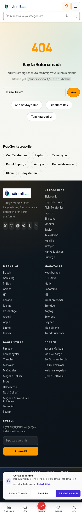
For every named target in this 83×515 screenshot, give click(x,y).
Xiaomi (7, 333)
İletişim (7, 411)
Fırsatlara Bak (59, 105)
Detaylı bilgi (43, 484)
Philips (7, 283)
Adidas (7, 289)
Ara (73, 92)
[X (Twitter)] (5, 226)
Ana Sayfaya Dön (26, 105)
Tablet (48, 229)
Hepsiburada (52, 272)
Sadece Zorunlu (18, 493)
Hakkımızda (10, 387)
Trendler (8, 359)
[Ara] (75, 16)
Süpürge (50, 257)
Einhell (7, 327)
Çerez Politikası (54, 376)
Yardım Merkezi (54, 348)
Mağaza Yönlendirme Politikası (16, 400)
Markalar (8, 365)
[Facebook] (17, 226)
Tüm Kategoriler (41, 116)
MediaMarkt (52, 327)
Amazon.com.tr (54, 300)
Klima (10, 173)
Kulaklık (49, 240)
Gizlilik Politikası (54, 365)
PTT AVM (50, 278)
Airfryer (39, 164)
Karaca (7, 300)
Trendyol (50, 305)
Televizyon (59, 155)
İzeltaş (7, 305)
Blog (6, 381)
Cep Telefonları (16, 155)
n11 (46, 294)
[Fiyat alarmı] (66, 6)
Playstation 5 (30, 173)
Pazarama (51, 289)
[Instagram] (11, 226)
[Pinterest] (24, 226)
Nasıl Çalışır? (11, 392)
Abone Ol (20, 451)
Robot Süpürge (16, 164)
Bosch (7, 272)
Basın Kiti (8, 406)
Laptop (39, 155)
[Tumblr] (30, 226)
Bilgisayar (51, 218)
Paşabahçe (10, 311)
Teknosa (50, 316)
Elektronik (51, 196)
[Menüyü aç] (75, 6)
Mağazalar (9, 370)
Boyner (49, 322)
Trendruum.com (54, 333)
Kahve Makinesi (63, 164)
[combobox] (33, 16)
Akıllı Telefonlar (54, 207)
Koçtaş (49, 311)
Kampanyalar (11, 354)
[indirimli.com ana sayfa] (15, 6)
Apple (6, 322)
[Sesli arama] (67, 16)
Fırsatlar (8, 348)
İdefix (48, 283)
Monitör (49, 224)
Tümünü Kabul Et (68, 493)
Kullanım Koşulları (55, 370)
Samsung (8, 278)
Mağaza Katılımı (12, 376)
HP (4, 294)
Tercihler (43, 493)
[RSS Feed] (36, 226)
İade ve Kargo (53, 354)
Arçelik (7, 316)
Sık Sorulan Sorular (57, 359)
